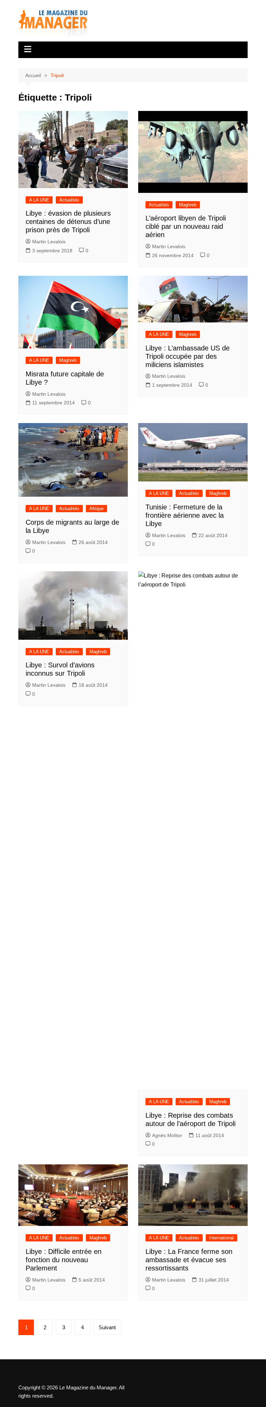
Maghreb (187, 204)
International (221, 1237)
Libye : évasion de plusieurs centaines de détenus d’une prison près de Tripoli (68, 221)
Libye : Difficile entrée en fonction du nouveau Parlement (63, 1260)
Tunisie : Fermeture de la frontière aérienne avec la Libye (184, 515)
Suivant (107, 1327)
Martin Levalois (48, 241)
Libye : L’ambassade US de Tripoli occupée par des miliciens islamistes (187, 356)
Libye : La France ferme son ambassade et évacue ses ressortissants (188, 1260)
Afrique (96, 508)
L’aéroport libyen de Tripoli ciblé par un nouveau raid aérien (185, 226)
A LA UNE (39, 200)
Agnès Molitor (167, 1135)
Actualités (69, 200)
